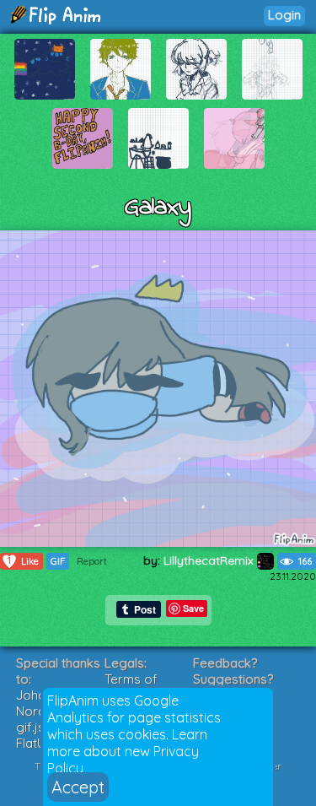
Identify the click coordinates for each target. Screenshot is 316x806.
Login (284, 15)
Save (193, 608)
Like (23, 560)
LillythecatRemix (210, 560)
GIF (58, 561)
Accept (77, 787)
